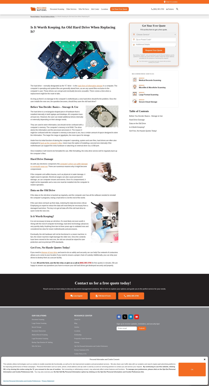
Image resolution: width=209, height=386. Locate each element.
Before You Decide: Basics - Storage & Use (146, 116)
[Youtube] (136, 316)
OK (192, 369)
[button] (205, 359)
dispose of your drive (49, 252)
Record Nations (35, 16)
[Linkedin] (130, 316)
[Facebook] (119, 316)
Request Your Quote (153, 50)
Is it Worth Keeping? (137, 127)
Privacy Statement (48, 381)
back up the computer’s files (51, 143)
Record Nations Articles (48, 16)
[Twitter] (124, 316)
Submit (141, 328)
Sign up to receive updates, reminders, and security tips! (138, 324)
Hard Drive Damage (137, 120)
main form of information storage (90, 86)
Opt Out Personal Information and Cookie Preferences (22, 381)
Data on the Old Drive (137, 123)
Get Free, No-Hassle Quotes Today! (143, 131)
